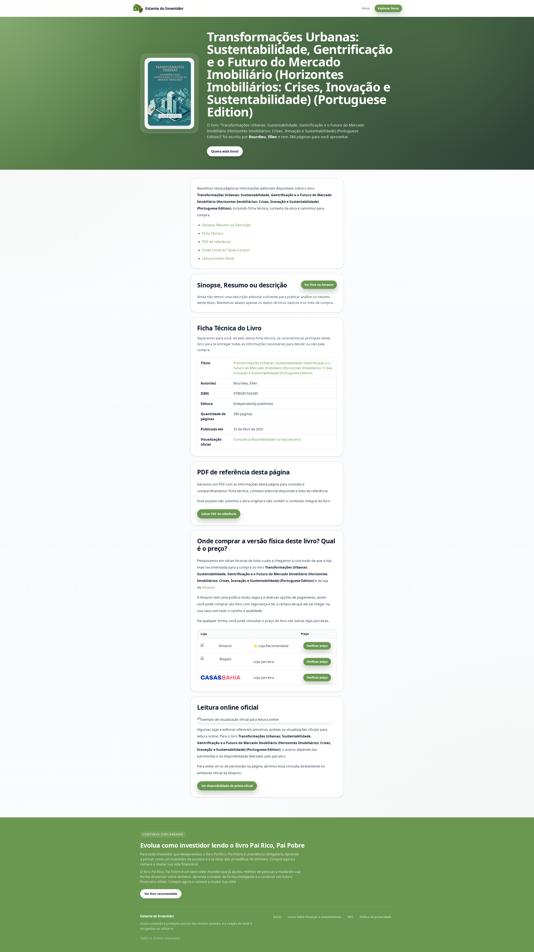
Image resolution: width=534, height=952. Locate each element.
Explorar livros (388, 8)
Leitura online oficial (218, 258)
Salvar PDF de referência (218, 514)
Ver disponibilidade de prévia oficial (227, 786)
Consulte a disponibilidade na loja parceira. (267, 439)
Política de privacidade (375, 917)
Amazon (208, 587)
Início (366, 8)
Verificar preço (317, 646)
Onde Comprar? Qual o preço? (226, 250)
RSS (350, 917)
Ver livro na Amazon (319, 285)
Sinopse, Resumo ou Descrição (226, 225)
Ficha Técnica (212, 233)
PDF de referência (216, 241)
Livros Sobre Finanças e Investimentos (314, 917)
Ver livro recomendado (160, 894)
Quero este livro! (225, 151)
